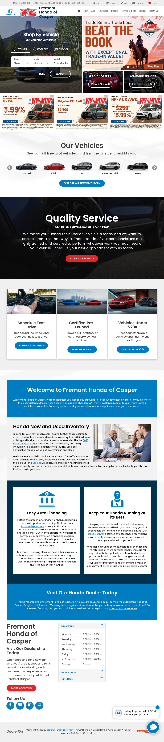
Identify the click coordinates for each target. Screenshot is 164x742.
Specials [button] (142, 11)
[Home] (79, 11)
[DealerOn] (15, 731)
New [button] (85, 11)
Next (154, 168)
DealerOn (51, 730)
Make (36, 59)
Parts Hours (67, 679)
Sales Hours (67, 626)
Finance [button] (114, 11)
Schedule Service (82, 258)
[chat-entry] (153, 727)
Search (60, 74)
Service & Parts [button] (128, 11)
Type (16, 59)
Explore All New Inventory (82, 183)
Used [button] (93, 11)
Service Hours (68, 672)
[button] (109, 67)
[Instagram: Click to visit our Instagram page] (39, 704)
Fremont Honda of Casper (48, 12)
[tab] (20, 49)
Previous (9, 168)
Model (56, 59)
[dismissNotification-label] (158, 707)
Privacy (70, 730)
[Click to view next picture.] (158, 43)
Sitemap (61, 730)
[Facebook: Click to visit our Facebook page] (10, 704)
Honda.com (92, 733)
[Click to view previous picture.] (89, 43)
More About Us (21, 688)
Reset (43, 74)
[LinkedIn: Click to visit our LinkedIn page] (29, 704)
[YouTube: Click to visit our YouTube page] (20, 704)
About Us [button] (153, 11)
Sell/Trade (103, 11)
